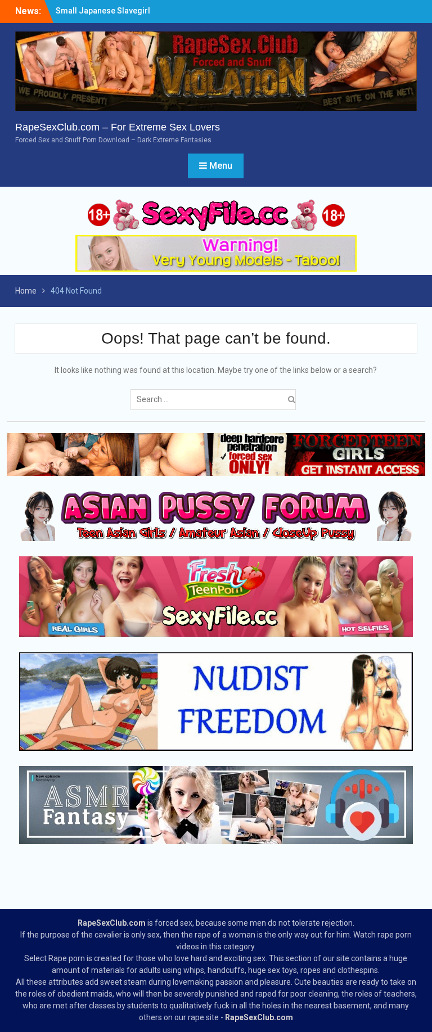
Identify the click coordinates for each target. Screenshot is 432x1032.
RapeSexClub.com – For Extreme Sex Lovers (117, 127)
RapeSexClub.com (112, 922)
